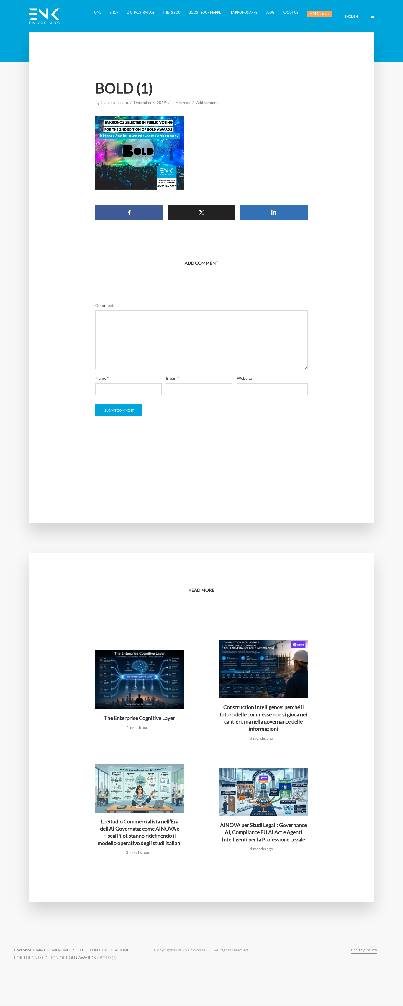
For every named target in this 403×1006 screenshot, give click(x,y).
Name (102, 378)
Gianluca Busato (114, 102)
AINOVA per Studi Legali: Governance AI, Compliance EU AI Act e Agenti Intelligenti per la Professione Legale (263, 832)
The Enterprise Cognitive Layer (139, 718)
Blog (270, 12)
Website (244, 378)
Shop (114, 12)
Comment (104, 305)
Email (172, 378)
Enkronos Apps (244, 12)
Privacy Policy (364, 949)
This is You (172, 12)
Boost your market (206, 12)
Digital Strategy (141, 12)
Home (96, 12)
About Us (290, 12)
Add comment (208, 102)
